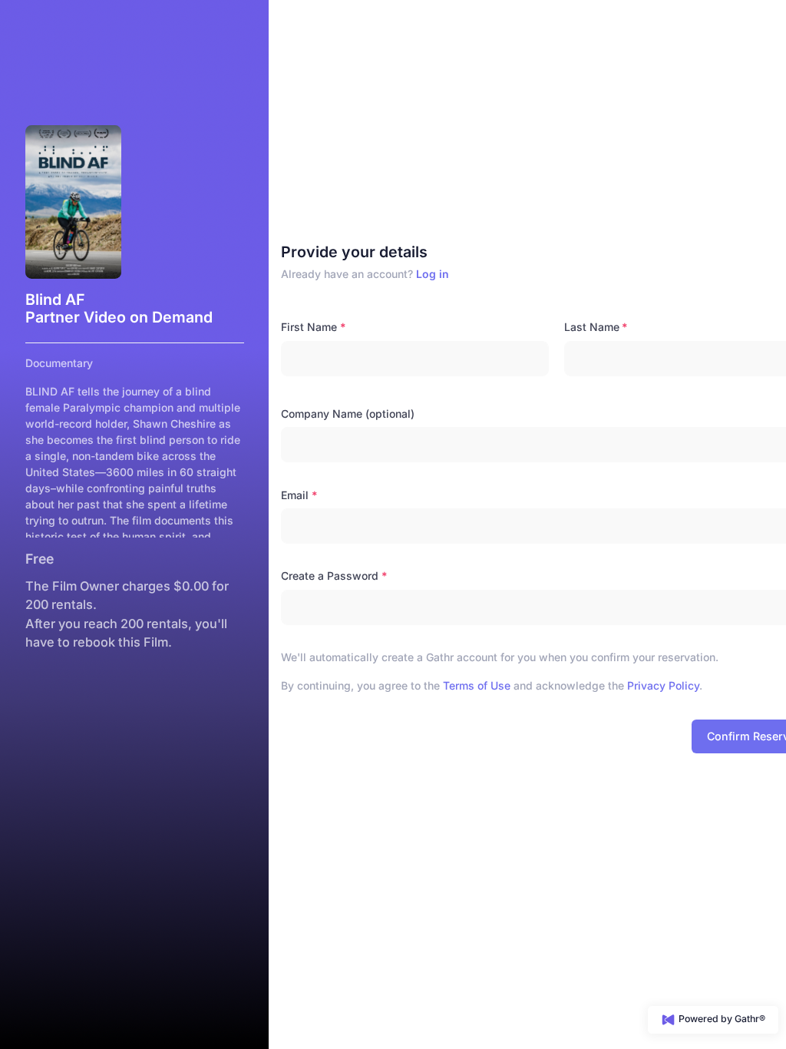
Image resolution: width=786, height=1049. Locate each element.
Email (295, 494)
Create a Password (329, 575)
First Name (309, 326)
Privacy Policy (663, 685)
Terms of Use (476, 685)
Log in (432, 273)
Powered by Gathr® (720, 1018)
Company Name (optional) (347, 413)
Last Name (591, 326)
